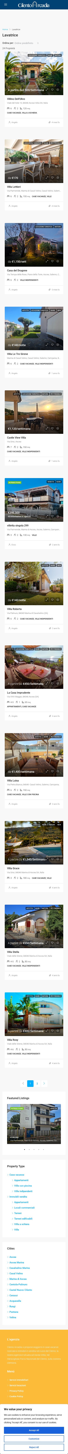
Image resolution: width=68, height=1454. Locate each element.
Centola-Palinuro (18, 1284)
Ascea (12, 1257)
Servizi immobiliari (18, 1380)
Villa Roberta (14, 609)
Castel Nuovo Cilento (20, 1290)
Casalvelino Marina (19, 1268)
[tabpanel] (34, 1124)
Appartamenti (21, 1180)
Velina (12, 1317)
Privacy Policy (16, 1391)
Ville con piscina (23, 1185)
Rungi (12, 1306)
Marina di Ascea (18, 1279)
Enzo (14, 545)
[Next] (44, 1083)
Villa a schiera (21, 1224)
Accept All (34, 1430)
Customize (34, 1439)
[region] (34, 1429)
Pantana (13, 1312)
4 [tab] (40, 1149)
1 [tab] (26, 1149)
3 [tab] (35, 1149)
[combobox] (26, 43)
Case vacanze (16, 1174)
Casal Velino (16, 1273)
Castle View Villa (16, 437)
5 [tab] (45, 1149)
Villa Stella (13, 951)
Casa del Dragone (17, 270)
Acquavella (15, 1301)
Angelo (15, 122)
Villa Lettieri (14, 186)
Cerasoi (13, 1295)
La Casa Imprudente (18, 692)
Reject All (34, 1447)
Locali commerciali (24, 1207)
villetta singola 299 (17, 525)
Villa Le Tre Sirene (17, 354)
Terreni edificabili (23, 1218)
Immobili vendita (18, 1196)
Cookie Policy (16, 1396)
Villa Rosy (12, 1039)
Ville (16, 1229)
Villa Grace (13, 868)
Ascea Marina (16, 1262)
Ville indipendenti (23, 1191)
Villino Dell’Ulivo (16, 98)
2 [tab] (30, 1149)
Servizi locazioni (17, 1385)
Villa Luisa (13, 780)
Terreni (18, 1213)
